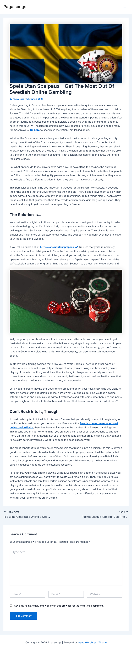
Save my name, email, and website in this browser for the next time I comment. (59, 605)
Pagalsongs (14, 6)
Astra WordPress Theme (92, 642)
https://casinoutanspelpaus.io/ (59, 247)
